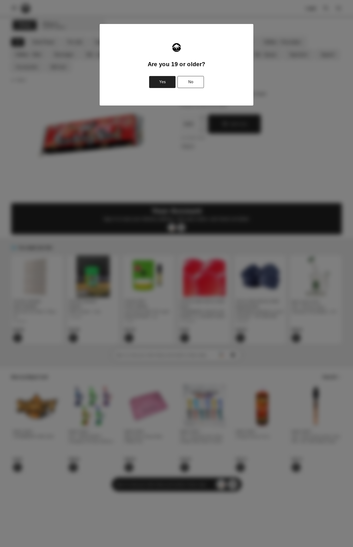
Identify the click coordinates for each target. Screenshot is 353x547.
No (190, 82)
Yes (162, 82)
